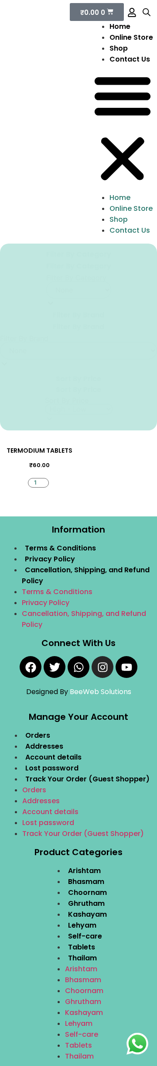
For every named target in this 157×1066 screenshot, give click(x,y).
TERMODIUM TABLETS (39, 450)
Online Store (131, 37)
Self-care (85, 936)
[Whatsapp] (78, 667)
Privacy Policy (50, 559)
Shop (118, 48)
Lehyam (82, 925)
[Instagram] (102, 667)
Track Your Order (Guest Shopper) (87, 779)
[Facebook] (30, 667)
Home (119, 26)
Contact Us (129, 59)
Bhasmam (86, 882)
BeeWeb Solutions (100, 692)
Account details (53, 757)
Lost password (51, 768)
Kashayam (87, 914)
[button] (122, 128)
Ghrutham (86, 903)
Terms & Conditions (60, 548)
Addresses (44, 746)
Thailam (82, 958)
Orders (37, 735)
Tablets (81, 947)
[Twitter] (54, 667)
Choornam (87, 892)
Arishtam (84, 871)
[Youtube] (126, 667)
